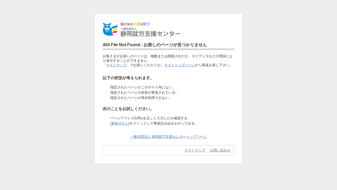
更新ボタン (119, 123)
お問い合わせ (220, 150)
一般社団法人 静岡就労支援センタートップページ (168, 137)
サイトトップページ (179, 65)
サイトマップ (116, 65)
